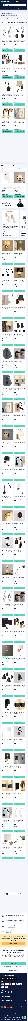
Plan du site (15, 1013)
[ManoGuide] (24, 1018)
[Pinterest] (8, 992)
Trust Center (4, 1017)
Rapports (14, 1019)
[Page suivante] (23, 894)
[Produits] (2, 5)
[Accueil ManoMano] (8, 1)
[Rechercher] (4, 5)
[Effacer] (24, 5)
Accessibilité (19, 1019)
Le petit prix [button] (10, 211)
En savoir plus (15, 970)
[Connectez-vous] (21, 1)
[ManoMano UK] (5, 1007)
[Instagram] (11, 992)
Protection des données (15, 1015)
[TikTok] (15, 992)
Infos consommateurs (6, 1019)
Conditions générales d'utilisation (15, 1017)
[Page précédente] (4, 894)
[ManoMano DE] (8, 1007)
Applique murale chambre (7, 13)
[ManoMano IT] (2, 1007)
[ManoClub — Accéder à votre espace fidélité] (18, 1)
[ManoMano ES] (11, 1007)
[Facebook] (5, 992)
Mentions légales (5, 1015)
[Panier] (24, 1)
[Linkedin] (2, 992)
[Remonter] (22, 1007)
